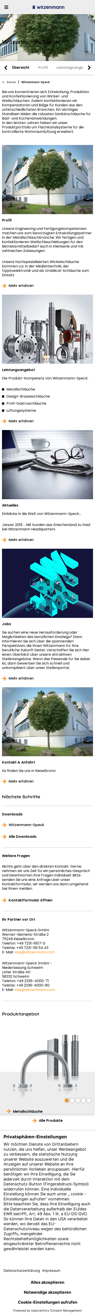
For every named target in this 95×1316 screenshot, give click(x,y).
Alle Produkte (51, 1120)
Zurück (11, 82)
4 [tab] (83, 1100)
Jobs (6, 624)
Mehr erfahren (21, 286)
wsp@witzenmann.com (34, 952)
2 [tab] (72, 1100)
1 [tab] (66, 1100)
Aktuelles (10, 505)
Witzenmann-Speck (26, 825)
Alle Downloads (22, 836)
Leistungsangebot (18, 370)
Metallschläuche (28, 1111)
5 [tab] (89, 1100)
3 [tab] (78, 1100)
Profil (6, 220)
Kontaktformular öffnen (30, 900)
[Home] (48, 7)
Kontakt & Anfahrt (18, 762)
